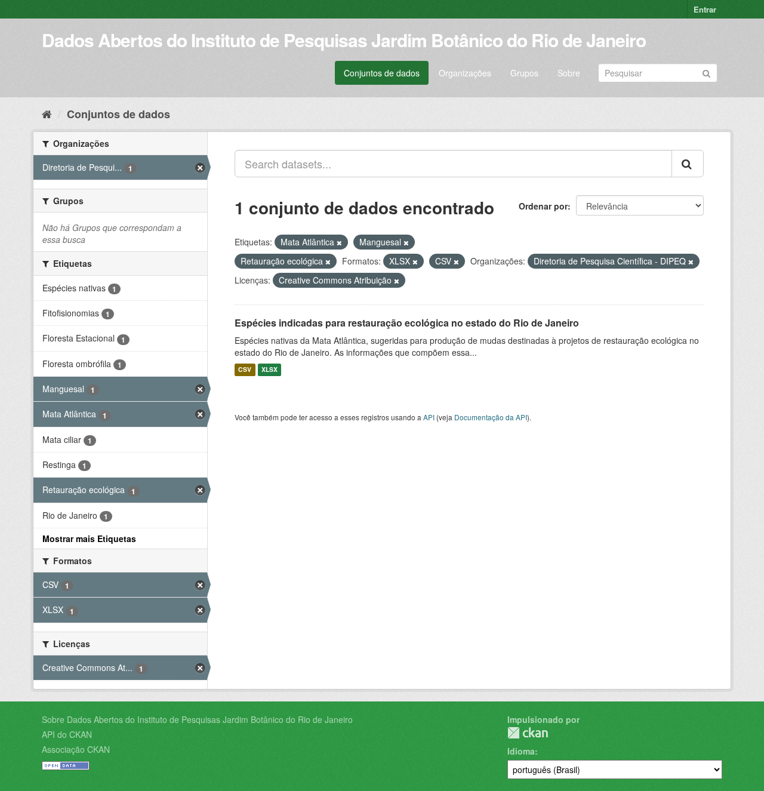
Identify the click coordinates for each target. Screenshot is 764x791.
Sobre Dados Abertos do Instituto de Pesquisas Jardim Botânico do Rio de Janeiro (197, 719)
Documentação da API (490, 417)
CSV (244, 369)
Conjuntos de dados (382, 73)
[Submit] (706, 72)
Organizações (465, 73)
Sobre (568, 73)
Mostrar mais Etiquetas (89, 538)
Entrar (705, 9)
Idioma (521, 751)
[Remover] (339, 242)
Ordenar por (543, 206)
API (429, 417)
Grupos (524, 73)
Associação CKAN (76, 749)
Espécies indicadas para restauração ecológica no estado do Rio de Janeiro (407, 323)
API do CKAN (67, 734)
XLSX (269, 369)
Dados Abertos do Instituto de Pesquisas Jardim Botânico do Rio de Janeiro (344, 40)
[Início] (47, 113)
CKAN (527, 733)
